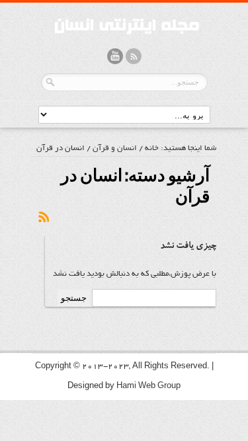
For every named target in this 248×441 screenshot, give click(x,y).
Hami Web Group (148, 386)
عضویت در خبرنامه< (43, 217)
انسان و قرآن (115, 148)
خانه (152, 148)
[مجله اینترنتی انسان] (124, 37)
